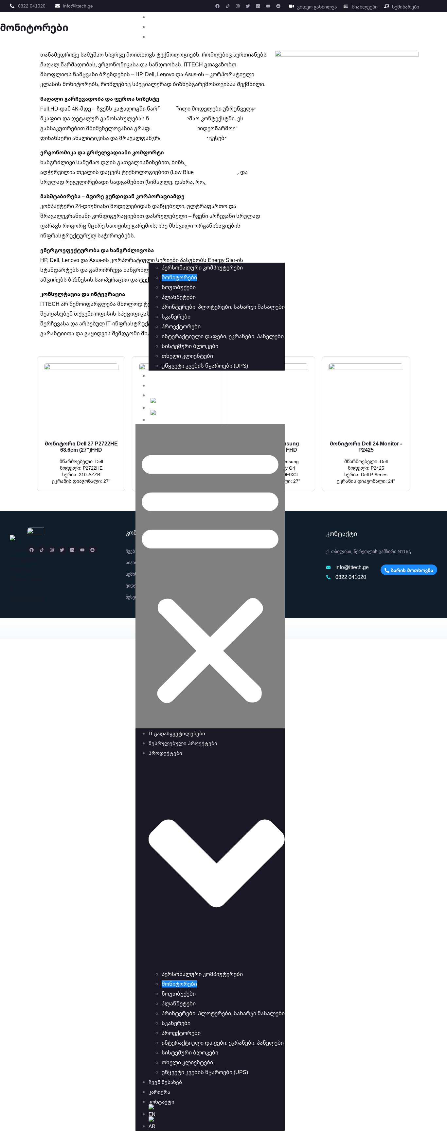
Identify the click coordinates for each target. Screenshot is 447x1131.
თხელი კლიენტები (187, 355)
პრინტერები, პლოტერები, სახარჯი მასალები (223, 306)
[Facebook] (217, 6)
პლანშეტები (179, 297)
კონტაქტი (163, 395)
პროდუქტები (167, 36)
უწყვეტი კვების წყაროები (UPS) (205, 365)
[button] (210, 576)
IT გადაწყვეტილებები (179, 17)
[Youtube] (268, 6)
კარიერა (161, 385)
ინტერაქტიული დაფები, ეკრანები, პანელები (223, 336)
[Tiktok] (228, 6)
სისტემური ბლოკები (190, 346)
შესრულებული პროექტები (185, 27)
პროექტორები (181, 326)
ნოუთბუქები (179, 287)
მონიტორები (179, 277)
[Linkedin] (258, 6)
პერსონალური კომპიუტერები (202, 267)
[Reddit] (278, 6)
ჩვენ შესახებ (167, 375)
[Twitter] (248, 6)
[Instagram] (238, 6)
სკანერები (176, 316)
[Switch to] (217, 406)
